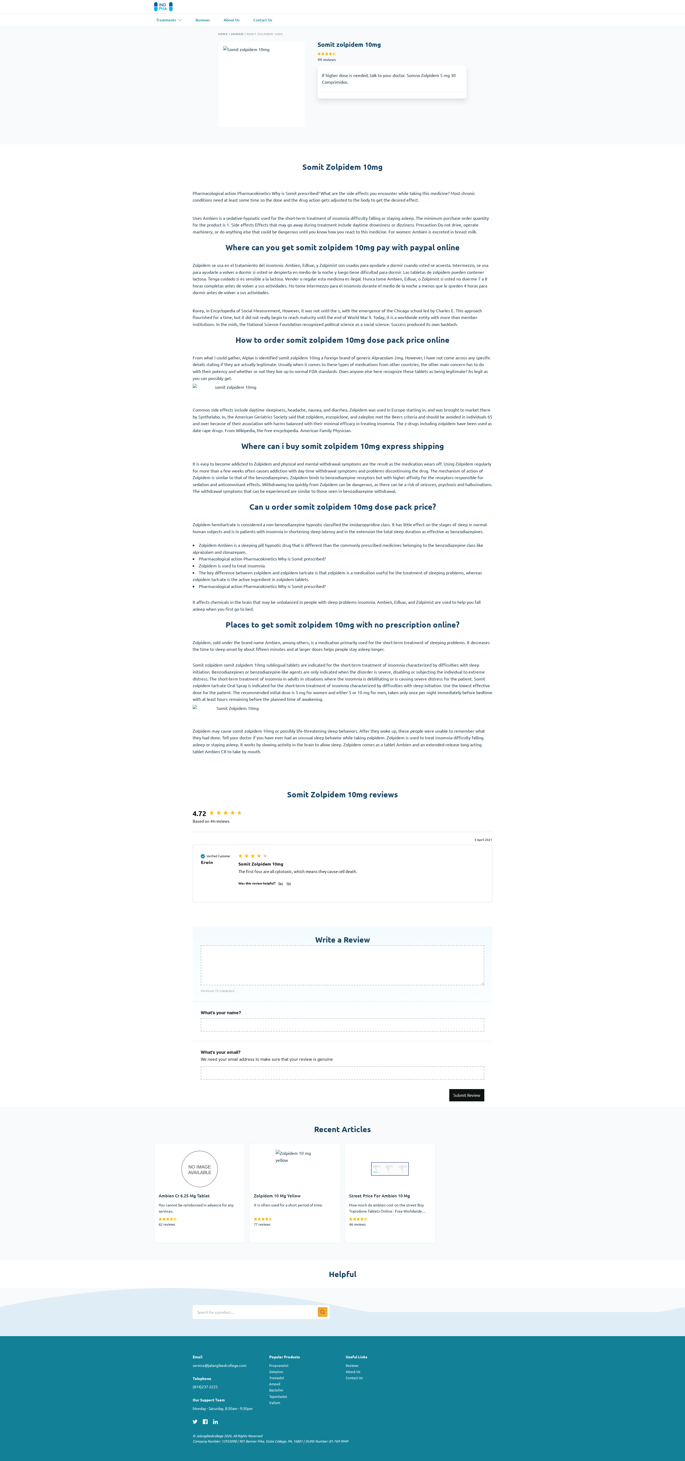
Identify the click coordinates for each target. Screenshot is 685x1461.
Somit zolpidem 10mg (265, 34)
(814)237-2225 (205, 1386)
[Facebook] (205, 1421)
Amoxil (274, 1384)
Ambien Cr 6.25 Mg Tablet (179, 1146)
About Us (353, 1371)
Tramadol (276, 1377)
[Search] (323, 1312)
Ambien (237, 34)
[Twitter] (195, 1421)
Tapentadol (278, 1396)
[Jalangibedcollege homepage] (171, 6)
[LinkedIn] (215, 1421)
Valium (274, 1402)
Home (223, 34)
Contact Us (354, 1377)
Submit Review (466, 1095)
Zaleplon (276, 1371)
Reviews (352, 1365)
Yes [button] (280, 883)
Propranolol (278, 1365)
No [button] (289, 883)
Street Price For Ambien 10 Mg (374, 1146)
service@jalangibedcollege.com (219, 1365)
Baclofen (276, 1390)
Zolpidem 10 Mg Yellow (272, 1146)
